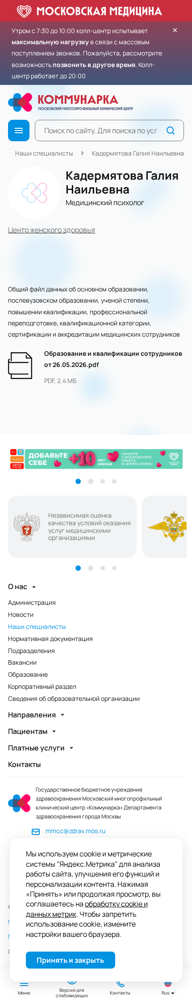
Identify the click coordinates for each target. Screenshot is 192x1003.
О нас (17, 586)
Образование (28, 674)
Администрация (32, 602)
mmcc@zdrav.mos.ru (75, 830)
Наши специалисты (44, 153)
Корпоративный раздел (42, 686)
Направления (32, 715)
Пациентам (27, 731)
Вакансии (22, 662)
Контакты (24, 764)
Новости (20, 614)
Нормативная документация (50, 638)
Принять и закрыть (70, 960)
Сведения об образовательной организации (74, 698)
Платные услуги (36, 748)
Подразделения (31, 650)
